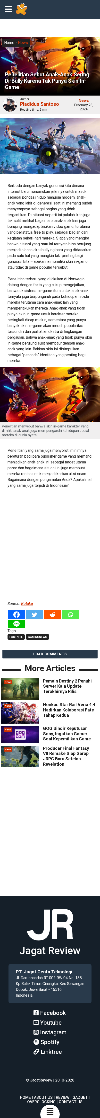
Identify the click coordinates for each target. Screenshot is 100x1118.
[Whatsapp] (70, 614)
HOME (25, 1097)
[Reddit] (52, 614)
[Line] (16, 624)
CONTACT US (71, 1102)
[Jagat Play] (21, 9)
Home (9, 42)
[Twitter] (34, 614)
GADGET (80, 1097)
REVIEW (62, 1097)
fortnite (16, 637)
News (23, 42)
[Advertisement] (50, 543)
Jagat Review (50, 951)
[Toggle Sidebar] (9, 9)
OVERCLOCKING (41, 1102)
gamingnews (37, 637)
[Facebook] (16, 614)
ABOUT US (43, 1097)
